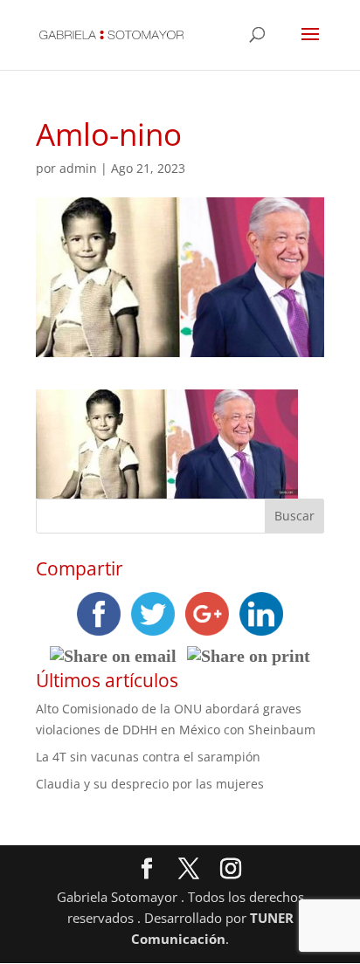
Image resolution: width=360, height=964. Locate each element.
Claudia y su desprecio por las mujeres (150, 783)
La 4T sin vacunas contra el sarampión (148, 756)
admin (78, 168)
